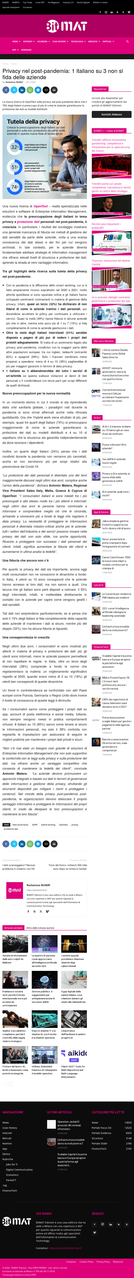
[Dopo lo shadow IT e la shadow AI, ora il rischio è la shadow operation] (44, 1019)
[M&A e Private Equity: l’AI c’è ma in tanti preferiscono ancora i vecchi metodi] (96, 680)
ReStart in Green (100, 2)
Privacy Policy (103, 1261)
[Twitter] (123, 12)
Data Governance (20, 824)
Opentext (63, 824)
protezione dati (28, 221)
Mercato (93, 41)
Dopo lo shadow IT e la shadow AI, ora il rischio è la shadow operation (44, 1034)
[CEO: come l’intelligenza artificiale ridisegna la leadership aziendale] (96, 611)
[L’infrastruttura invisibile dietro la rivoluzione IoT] (96, 629)
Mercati (6, 1138)
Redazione (118, 1261)
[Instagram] (106, 12)
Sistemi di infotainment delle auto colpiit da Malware (14, 959)
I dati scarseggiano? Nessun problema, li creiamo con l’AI (18, 867)
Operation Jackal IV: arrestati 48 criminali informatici (69, 1125)
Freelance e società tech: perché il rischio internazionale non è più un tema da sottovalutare (14, 998)
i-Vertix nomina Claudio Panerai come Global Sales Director (115, 354)
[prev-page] (4, 1084)
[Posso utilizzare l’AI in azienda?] (96, 447)
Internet (27, 41)
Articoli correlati (13, 928)
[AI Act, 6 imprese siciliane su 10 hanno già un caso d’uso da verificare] (96, 429)
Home (5, 63)
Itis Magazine (53, 2)
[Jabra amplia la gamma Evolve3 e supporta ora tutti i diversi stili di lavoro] (96, 523)
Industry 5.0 (68, 2)
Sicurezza (42, 41)
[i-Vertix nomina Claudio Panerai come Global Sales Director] (96, 352)
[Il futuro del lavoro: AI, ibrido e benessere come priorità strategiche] (15, 1055)
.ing (4, 1185)
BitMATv (16, 2)
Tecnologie (77, 41)
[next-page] (10, 1084)
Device (6, 1154)
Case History (59, 41)
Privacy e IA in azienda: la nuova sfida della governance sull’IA (116, 477)
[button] (127, 41)
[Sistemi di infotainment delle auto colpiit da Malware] (15, 944)
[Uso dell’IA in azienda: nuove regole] (96, 461)
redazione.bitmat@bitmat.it (65, 1248)
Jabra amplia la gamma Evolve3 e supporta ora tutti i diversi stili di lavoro (116, 525)
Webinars (26, 49)
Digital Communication (19, 1169)
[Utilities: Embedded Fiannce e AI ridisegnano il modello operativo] (44, 1055)
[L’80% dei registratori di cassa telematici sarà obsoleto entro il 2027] (96, 702)
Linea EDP (39, 2)
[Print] (54, 90)
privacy (75, 824)
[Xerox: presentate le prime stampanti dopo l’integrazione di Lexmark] (96, 541)
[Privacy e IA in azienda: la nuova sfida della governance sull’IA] (96, 476)
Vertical (107, 41)
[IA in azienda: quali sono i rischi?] (96, 494)
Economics (12, 1174)
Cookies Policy (86, 1261)
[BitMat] (67, 26)
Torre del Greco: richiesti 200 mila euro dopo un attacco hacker (67, 867)
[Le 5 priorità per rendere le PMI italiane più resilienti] (96, 596)
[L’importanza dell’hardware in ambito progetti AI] (74, 1019)
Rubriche (7, 1159)
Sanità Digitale (83, 2)
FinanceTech (9, 1190)
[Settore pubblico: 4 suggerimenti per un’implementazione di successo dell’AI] (44, 979)
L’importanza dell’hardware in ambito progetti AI (73, 1034)
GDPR (34, 824)
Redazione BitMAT (14, 82)
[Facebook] (100, 12)
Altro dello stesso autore (40, 928)
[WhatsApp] (30, 90)
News (15, 41)
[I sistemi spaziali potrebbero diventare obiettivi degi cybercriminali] (74, 944)
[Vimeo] (129, 12)
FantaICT (11, 1180)
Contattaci (27, 7)
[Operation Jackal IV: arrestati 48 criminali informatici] (51, 1124)
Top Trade (27, 2)
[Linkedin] (111, 12)
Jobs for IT (12, 1164)
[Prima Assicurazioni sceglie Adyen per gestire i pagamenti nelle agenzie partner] (96, 720)
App (14, 49)
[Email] (46, 90)
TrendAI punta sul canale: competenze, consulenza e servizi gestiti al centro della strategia (111, 187)
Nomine (7, 1143)
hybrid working (48, 824)
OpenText (41, 206)
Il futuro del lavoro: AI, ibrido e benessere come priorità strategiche (15, 1070)
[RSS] (117, 12)
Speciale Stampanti (11, 7)
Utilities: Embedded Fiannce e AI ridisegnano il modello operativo (44, 1070)
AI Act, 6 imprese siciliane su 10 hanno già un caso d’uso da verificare (116, 430)
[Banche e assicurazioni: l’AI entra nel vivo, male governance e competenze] (96, 742)
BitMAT (5, 2)
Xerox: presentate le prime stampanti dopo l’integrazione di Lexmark (116, 543)
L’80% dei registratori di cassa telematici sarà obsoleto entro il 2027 (115, 703)
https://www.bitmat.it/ (37, 890)
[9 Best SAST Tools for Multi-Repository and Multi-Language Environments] (74, 1055)
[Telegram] (38, 90)
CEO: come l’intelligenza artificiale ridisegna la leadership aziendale (115, 612)
